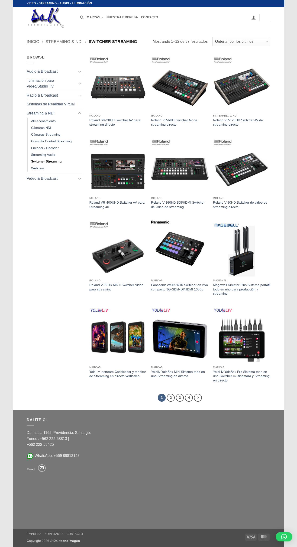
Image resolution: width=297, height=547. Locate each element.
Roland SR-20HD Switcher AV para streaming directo (114, 122)
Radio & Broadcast (42, 95)
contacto (149, 17)
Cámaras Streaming (46, 134)
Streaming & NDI (64, 41)
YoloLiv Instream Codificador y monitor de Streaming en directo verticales (117, 374)
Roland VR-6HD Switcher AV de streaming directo (174, 122)
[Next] (198, 398)
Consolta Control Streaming (51, 141)
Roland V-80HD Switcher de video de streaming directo (240, 205)
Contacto (75, 534)
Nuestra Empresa (122, 17)
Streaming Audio (43, 154)
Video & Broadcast (42, 178)
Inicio (33, 41)
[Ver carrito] (266, 17)
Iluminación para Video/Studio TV (40, 83)
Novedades (54, 534)
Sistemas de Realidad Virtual (51, 104)
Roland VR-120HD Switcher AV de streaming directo (238, 122)
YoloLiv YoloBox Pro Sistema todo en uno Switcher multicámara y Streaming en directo (241, 376)
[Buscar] (82, 17)
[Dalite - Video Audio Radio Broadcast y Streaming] (50, 17)
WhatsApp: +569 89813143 (57, 456)
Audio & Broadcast (42, 71)
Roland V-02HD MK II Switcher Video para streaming (116, 287)
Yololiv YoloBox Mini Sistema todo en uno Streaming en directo (178, 374)
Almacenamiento (43, 121)
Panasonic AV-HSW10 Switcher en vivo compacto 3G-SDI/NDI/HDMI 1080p (179, 287)
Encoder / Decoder (45, 148)
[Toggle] (79, 71)
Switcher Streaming (46, 161)
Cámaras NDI (41, 128)
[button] (253, 17)
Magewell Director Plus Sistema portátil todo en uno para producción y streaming (241, 289)
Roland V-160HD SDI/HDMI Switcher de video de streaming (178, 205)
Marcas (93, 17)
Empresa (34, 534)
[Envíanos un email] (42, 468)
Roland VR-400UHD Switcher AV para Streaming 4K (117, 205)
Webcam (37, 168)
